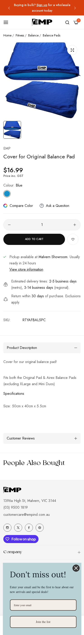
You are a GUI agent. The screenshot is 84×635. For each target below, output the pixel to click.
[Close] (76, 568)
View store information (26, 269)
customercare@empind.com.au (26, 514)
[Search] (67, 22)
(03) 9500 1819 (15, 507)
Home (7, 35)
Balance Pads (51, 35)
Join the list (43, 622)
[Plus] (75, 224)
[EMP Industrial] (42, 22)
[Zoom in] (72, 50)
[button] (9, 8)
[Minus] (9, 224)
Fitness (20, 35)
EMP (7, 148)
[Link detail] (7, 528)
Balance (33, 35)
